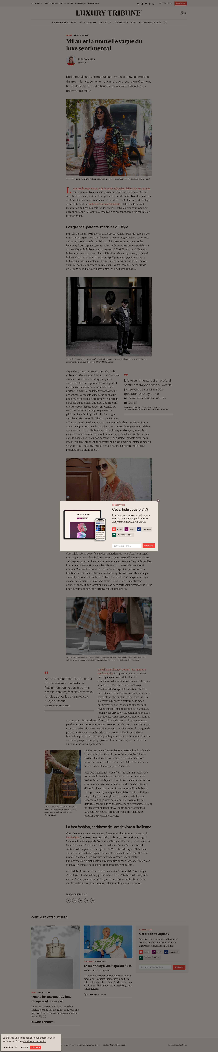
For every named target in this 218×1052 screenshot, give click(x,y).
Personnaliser (10, 1047)
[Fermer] (158, 500)
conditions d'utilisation (34, 1041)
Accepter (35, 1047)
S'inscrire (148, 546)
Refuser (24, 1047)
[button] (109, 526)
